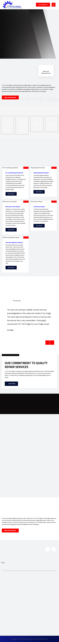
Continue (11, 597)
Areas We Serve (34, 602)
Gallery (32, 596)
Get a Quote (42, 5)
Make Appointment (10, 97)
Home (32, 590)
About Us (32, 593)
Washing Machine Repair (11, 622)
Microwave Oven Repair (11, 625)
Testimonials (33, 599)
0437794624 (11, 384)
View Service (11, 194)
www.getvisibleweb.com (41, 639)
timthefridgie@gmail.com (34, 622)
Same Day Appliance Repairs (13, 632)
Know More (8, 44)
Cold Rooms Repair (10, 628)
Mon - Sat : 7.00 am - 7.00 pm (35, 626)
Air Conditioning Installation (12, 619)
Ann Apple (10, 330)
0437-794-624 (29, 45)
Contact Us (33, 606)
